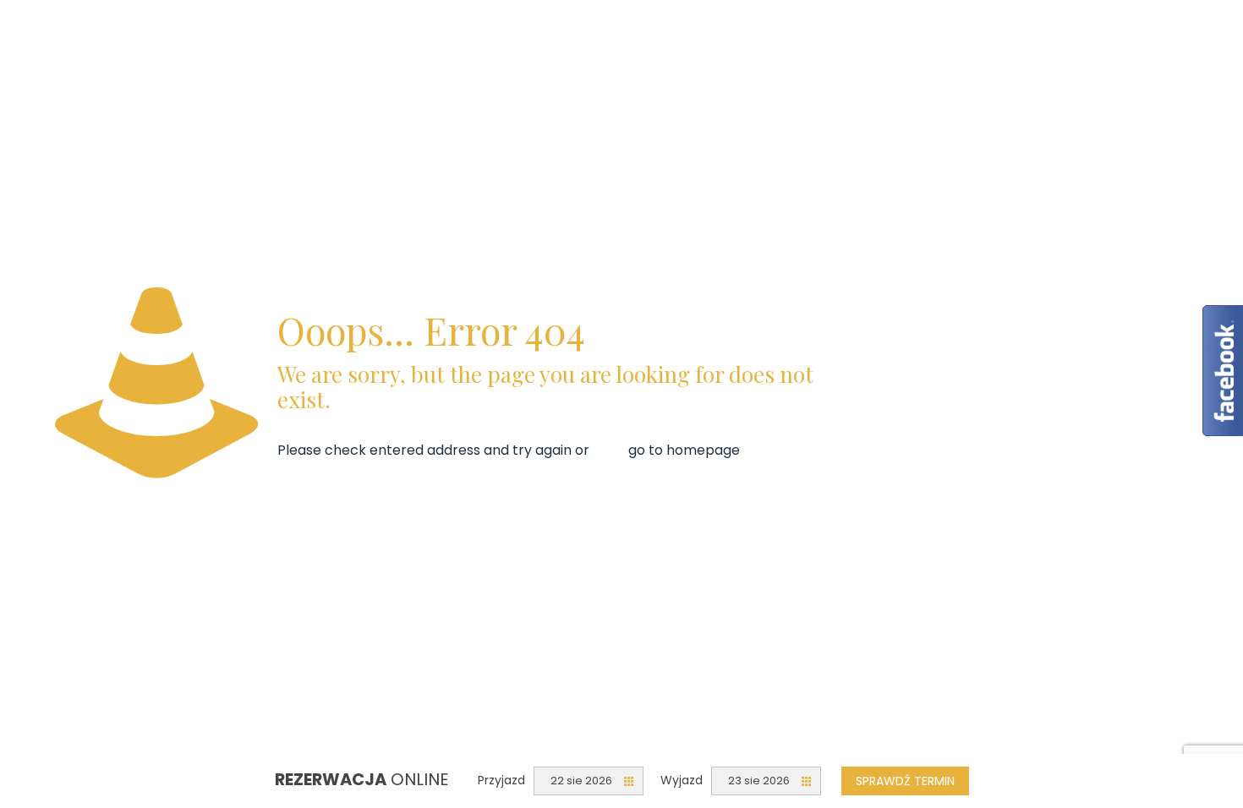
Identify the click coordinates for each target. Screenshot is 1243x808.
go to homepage (684, 450)
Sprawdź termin (905, 781)
